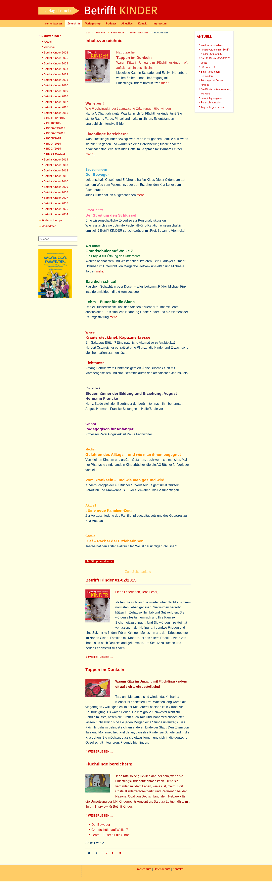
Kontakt (142, 23)
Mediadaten (48, 226)
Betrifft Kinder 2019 (56, 90)
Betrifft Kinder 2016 (56, 107)
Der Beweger (100, 824)
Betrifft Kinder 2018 (56, 96)
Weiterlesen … (100, 656)
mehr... (166, 83)
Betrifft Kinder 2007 (56, 197)
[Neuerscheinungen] (55, 297)
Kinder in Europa (52, 220)
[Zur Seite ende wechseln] (119, 853)
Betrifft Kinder (51, 35)
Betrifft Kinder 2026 (56, 52)
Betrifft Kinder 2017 (56, 101)
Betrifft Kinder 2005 (56, 208)
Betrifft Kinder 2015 (56, 112)
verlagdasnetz (53, 23)
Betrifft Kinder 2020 (56, 85)
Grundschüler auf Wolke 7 (109, 829)
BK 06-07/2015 (55, 133)
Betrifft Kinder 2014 (56, 159)
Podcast (111, 23)
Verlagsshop (93, 23)
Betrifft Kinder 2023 (56, 68)
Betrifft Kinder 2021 (56, 79)
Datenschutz (162, 869)
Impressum (160, 23)
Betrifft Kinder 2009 (56, 186)
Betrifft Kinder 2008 (56, 192)
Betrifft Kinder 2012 (56, 170)
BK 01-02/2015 (56, 153)
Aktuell (48, 41)
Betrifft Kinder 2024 (56, 63)
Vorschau (50, 47)
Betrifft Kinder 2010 (56, 181)
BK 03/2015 (53, 148)
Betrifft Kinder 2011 (56, 175)
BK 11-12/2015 (55, 118)
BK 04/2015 (53, 143)
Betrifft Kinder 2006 (56, 203)
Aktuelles (127, 23)
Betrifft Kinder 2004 (56, 214)
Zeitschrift (74, 23)
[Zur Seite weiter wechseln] (112, 853)
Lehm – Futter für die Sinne (110, 835)
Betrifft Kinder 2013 (56, 164)
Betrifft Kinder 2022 (56, 74)
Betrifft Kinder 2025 (56, 57)
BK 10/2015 (53, 123)
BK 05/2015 (53, 138)
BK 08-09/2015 (55, 128)
